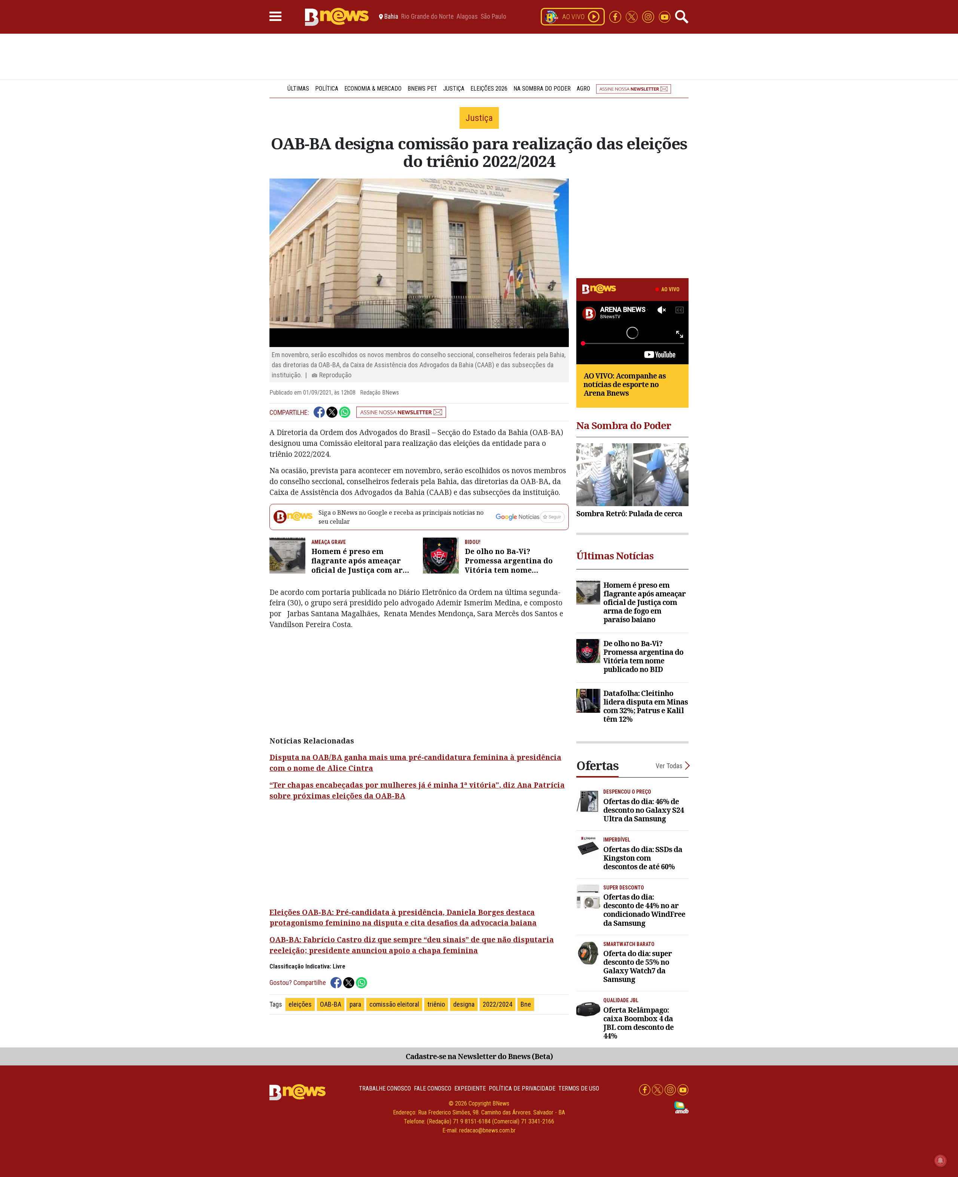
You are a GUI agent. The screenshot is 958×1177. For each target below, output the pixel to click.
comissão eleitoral (394, 1004)
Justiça (453, 88)
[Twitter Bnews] (632, 16)
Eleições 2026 (488, 88)
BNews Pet (422, 88)
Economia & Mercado (373, 88)
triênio (436, 1004)
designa (464, 1004)
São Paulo (493, 16)
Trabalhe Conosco (385, 1088)
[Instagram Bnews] (649, 16)
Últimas (298, 88)
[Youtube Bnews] (664, 16)
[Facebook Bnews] (616, 16)
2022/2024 (497, 1004)
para (355, 1004)
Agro (583, 88)
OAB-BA (330, 1004)
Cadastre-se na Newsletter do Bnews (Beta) (479, 1056)
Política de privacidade (522, 1088)
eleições (300, 1004)
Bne (526, 1004)
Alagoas (467, 16)
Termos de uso (578, 1088)
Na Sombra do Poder (542, 88)
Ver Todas (669, 766)
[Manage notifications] (940, 1161)
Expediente (470, 1088)
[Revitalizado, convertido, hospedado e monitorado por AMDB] (681, 1106)
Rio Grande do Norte (427, 16)
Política (326, 88)
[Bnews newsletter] (633, 88)
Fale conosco (432, 1088)
